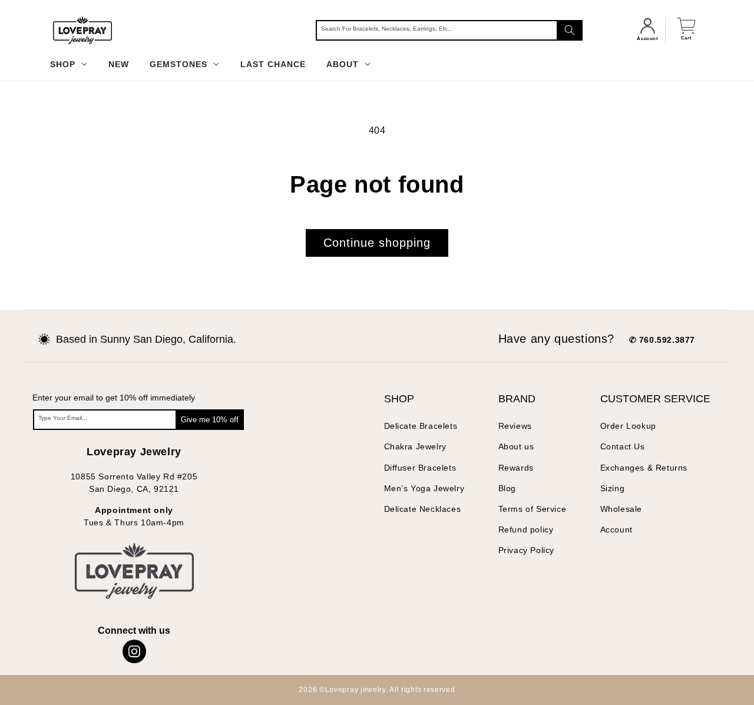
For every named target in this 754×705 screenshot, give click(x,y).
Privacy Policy (526, 550)
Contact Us (622, 446)
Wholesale (621, 509)
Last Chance (273, 64)
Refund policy (526, 529)
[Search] (570, 30)
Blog (507, 488)
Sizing (612, 488)
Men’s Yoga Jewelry (424, 488)
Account (616, 529)
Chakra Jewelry (415, 446)
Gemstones (180, 64)
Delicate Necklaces (422, 509)
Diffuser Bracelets (420, 467)
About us (516, 446)
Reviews (515, 426)
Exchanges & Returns (643, 467)
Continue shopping (377, 242)
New (118, 64)
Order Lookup (628, 426)
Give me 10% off (210, 419)
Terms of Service (532, 509)
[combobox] (449, 30)
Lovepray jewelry (355, 690)
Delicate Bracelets (421, 426)
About (344, 64)
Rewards (516, 467)
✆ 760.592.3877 (662, 340)
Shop (64, 64)
